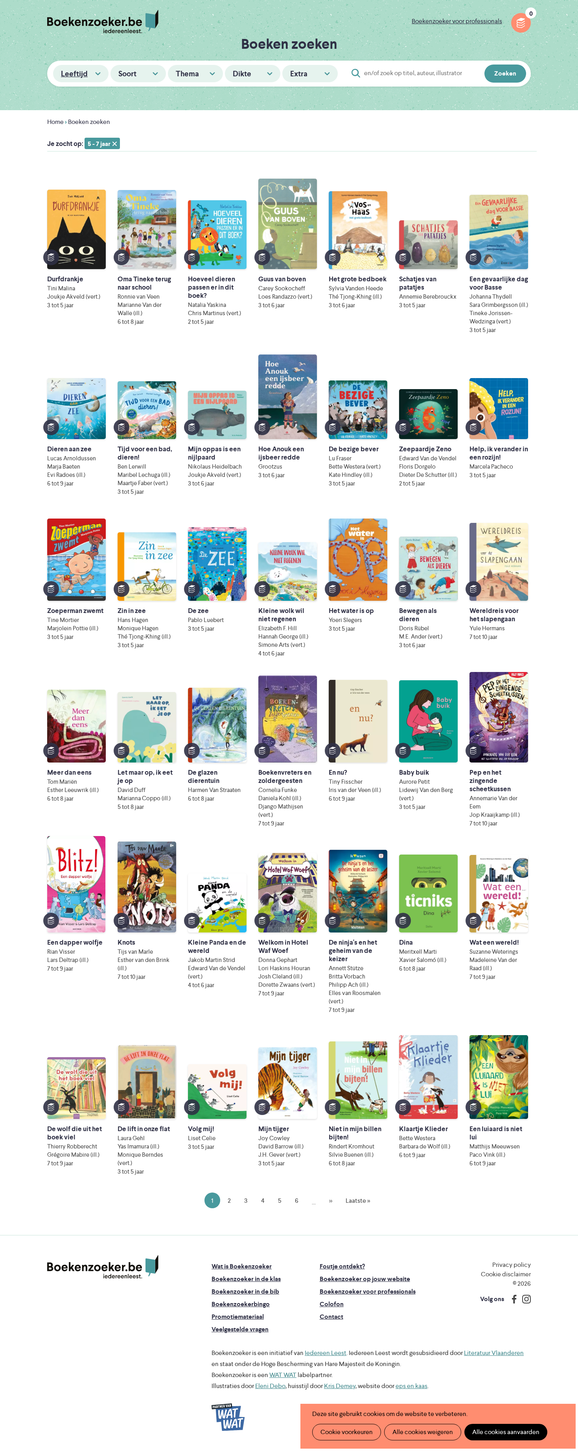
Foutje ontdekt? (342, 1266)
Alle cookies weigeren (422, 1432)
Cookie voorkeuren (346, 1432)
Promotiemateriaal (238, 1317)
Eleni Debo (270, 1386)
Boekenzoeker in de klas (246, 1279)
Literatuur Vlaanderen (494, 1353)
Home (55, 122)
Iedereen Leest (325, 1353)
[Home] (102, 1267)
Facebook (512, 1299)
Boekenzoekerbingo (241, 1304)
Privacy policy (511, 1265)
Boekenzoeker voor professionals (457, 21)
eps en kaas (411, 1386)
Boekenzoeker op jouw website (365, 1279)
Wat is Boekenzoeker (242, 1266)
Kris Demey (339, 1386)
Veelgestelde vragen (240, 1329)
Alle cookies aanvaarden (505, 1432)
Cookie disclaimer (506, 1274)
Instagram (524, 1299)
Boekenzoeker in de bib (245, 1291)
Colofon (332, 1304)
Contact (331, 1317)
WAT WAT (282, 1375)
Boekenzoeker (102, 21)
